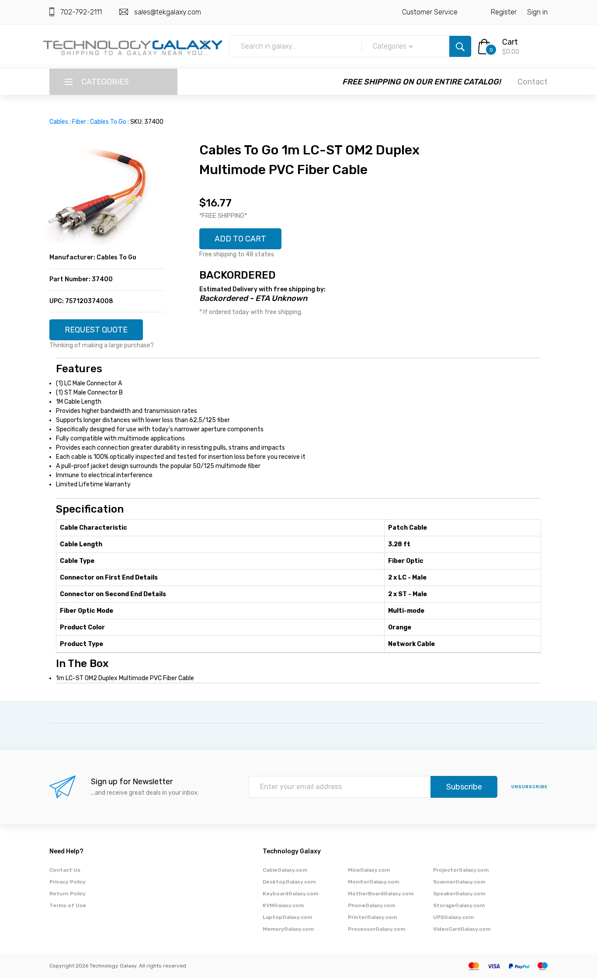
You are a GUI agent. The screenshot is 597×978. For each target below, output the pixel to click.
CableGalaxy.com (285, 870)
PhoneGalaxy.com (371, 905)
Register (504, 12)
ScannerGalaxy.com (459, 882)
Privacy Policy (67, 882)
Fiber (79, 122)
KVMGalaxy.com (283, 905)
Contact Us (64, 870)
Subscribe (464, 787)
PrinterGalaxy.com (372, 917)
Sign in (537, 12)
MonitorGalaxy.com (373, 882)
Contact (532, 82)
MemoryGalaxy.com (288, 929)
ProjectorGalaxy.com (461, 870)
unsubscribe (529, 786)
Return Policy (67, 894)
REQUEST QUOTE (96, 330)
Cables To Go (108, 122)
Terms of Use (67, 905)
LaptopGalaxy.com (287, 917)
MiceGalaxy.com (369, 870)
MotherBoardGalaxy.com (380, 894)
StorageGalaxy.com (459, 905)
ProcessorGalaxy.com (376, 929)
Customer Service (430, 12)
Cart (510, 42)
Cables (58, 122)
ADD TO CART (240, 239)
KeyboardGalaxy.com (290, 894)
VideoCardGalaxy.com (461, 929)
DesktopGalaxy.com (289, 882)
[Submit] (460, 46)
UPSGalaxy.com (453, 917)
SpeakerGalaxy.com (459, 894)
